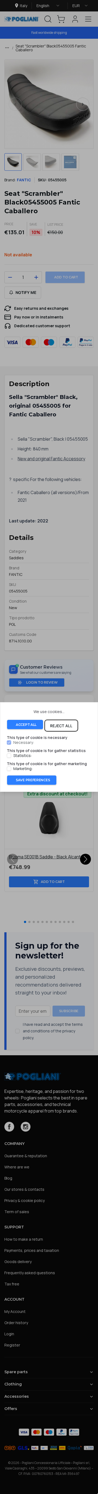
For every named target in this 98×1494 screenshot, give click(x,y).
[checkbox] (9, 743)
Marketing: (23, 769)
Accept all (26, 725)
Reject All (61, 725)
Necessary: (23, 743)
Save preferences (33, 780)
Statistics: (22, 755)
